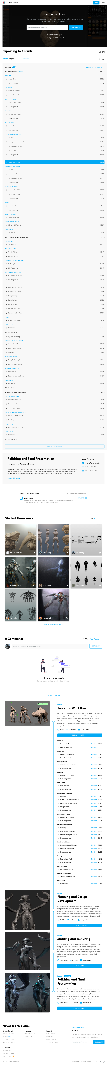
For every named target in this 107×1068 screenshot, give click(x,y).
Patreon (5, 1036)
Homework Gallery (9, 1053)
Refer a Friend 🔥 (8, 1056)
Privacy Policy (51, 1039)
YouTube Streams (8, 1039)
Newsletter (28, 1036)
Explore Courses (8, 1034)
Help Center (50, 1034)
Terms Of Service (52, 1042)
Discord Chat (7, 1050)
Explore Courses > (78, 1027)
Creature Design (27, 464)
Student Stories (29, 1034)
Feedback (49, 1036)
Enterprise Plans (8, 1042)
